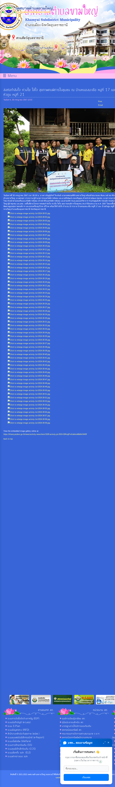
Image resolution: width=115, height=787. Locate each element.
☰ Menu (10, 76)
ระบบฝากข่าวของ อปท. (18, 756)
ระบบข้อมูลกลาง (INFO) (18, 730)
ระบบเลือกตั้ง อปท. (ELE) (19, 752)
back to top (8, 439)
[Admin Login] (100, 762)
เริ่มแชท (86, 777)
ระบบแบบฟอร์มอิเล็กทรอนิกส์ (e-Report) (26, 737)
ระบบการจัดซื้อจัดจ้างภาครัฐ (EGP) (23, 718)
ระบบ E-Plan (14, 726)
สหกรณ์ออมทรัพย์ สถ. (72, 730)
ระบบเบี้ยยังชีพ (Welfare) (19, 741)
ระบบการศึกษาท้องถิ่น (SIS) (20, 745)
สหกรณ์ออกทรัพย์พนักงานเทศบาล (77, 737)
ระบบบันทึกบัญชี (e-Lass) (19, 722)
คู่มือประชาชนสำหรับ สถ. (73, 722)
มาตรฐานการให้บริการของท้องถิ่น (76, 726)
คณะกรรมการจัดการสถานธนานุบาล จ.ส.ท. (81, 733)
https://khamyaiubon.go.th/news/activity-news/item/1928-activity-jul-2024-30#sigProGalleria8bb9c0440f (45, 434)
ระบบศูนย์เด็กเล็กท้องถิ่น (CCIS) (22, 749)
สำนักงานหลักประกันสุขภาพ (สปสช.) (23, 733)
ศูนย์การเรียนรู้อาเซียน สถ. (73, 718)
